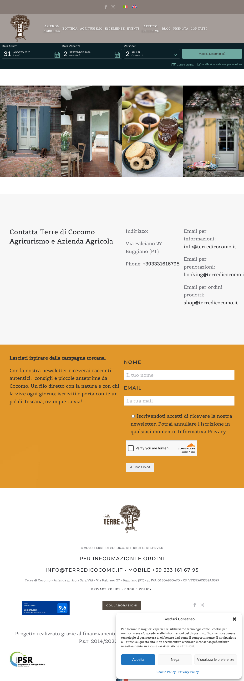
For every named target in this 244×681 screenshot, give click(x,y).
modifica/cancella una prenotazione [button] (222, 64)
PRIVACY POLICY (106, 589)
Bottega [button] (70, 28)
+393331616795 (161, 264)
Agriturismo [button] (91, 28)
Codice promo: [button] (185, 64)
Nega (175, 659)
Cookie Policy (166, 672)
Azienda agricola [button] (51, 28)
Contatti (199, 28)
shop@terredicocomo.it (211, 303)
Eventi (133, 28)
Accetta (138, 659)
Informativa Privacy (202, 431)
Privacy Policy (188, 672)
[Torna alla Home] (20, 28)
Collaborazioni (121, 605)
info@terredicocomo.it (210, 247)
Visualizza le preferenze (215, 659)
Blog (166, 28)
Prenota (180, 28)
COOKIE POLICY (138, 589)
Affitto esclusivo (151, 28)
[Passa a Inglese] (134, 7)
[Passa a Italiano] (125, 7)
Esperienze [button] (115, 28)
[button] (234, 619)
